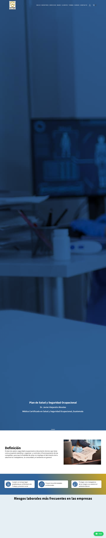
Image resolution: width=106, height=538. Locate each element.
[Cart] (94, 5)
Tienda (71, 5)
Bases (59, 5)
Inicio (38, 5)
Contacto (83, 5)
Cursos (76, 5)
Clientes (65, 5)
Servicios (52, 5)
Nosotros (45, 5)
